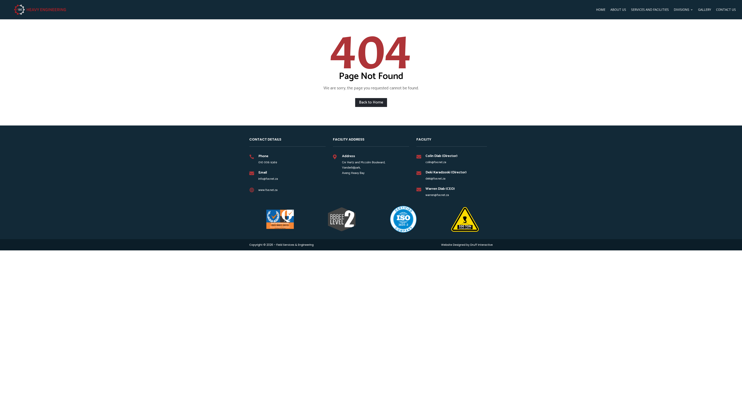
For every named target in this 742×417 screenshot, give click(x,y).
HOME (600, 10)
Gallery (704, 10)
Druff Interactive (481, 245)
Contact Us (726, 10)
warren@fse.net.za (437, 195)
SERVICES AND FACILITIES (650, 10)
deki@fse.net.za (435, 178)
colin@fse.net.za (435, 162)
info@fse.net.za (268, 178)
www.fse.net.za (267, 190)
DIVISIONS (681, 10)
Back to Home (371, 102)
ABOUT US (618, 10)
